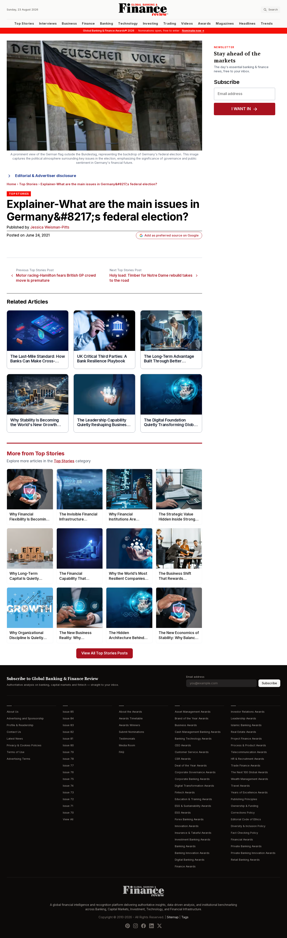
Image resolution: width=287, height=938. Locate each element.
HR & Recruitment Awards (247, 758)
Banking (106, 23)
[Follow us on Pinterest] (127, 925)
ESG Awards (183, 812)
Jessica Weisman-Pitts (49, 227)
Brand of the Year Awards (191, 718)
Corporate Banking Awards (192, 779)
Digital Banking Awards (189, 859)
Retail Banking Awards (245, 859)
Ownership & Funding (244, 805)
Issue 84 (68, 718)
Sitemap (173, 917)
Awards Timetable (131, 718)
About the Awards (130, 711)
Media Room (127, 745)
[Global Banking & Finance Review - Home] (143, 9)
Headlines (247, 23)
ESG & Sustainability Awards (193, 805)
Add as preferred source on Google (172, 235)
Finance (88, 23)
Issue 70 (68, 812)
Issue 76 (68, 772)
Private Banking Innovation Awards (253, 853)
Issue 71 (68, 805)
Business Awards (186, 725)
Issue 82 (68, 731)
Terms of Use (15, 752)
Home (11, 184)
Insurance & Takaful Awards (193, 832)
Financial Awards (242, 839)
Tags (184, 917)
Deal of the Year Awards (191, 765)
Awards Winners (129, 725)
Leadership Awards (243, 718)
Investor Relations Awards (248, 711)
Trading (169, 23)
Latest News (15, 738)
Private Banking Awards (246, 846)
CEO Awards (183, 745)
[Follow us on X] (159, 925)
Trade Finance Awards (245, 765)
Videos (187, 23)
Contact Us (14, 731)
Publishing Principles (244, 799)
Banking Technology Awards (193, 738)
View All (68, 819)
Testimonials (127, 738)
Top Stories (24, 23)
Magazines (225, 23)
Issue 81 (68, 738)
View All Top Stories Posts (104, 653)
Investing (150, 23)
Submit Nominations (131, 731)
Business (69, 23)
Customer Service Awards (192, 752)
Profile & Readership (20, 725)
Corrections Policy (243, 812)
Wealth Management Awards (249, 779)
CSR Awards (183, 758)
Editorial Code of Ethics (246, 819)
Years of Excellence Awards (249, 792)
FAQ (121, 752)
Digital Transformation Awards (194, 785)
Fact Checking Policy (244, 832)
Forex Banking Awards (189, 819)
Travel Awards (240, 785)
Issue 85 (68, 711)
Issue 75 (68, 779)
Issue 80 (68, 745)
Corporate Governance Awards (195, 772)
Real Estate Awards (243, 731)
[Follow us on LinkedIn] (151, 925)
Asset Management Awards (193, 711)
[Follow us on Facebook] (143, 925)
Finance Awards (185, 866)
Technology (128, 23)
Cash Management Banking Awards (198, 731)
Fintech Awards (185, 792)
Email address (195, 676)
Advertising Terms (18, 758)
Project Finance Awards (246, 738)
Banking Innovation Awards (192, 853)
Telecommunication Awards (249, 752)
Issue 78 (68, 758)
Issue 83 (68, 725)
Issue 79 (68, 752)
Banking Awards (185, 846)
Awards (204, 23)
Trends (267, 23)
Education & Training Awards (193, 799)
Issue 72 (68, 799)
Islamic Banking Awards (246, 725)
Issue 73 (68, 792)
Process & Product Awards (248, 745)
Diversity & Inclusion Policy (248, 826)
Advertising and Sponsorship (25, 718)
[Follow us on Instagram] (135, 925)
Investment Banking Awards (192, 839)
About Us (12, 711)
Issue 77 (68, 765)
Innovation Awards (187, 826)
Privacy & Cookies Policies (24, 745)
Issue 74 (68, 785)
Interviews (48, 23)
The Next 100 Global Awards (249, 772)
